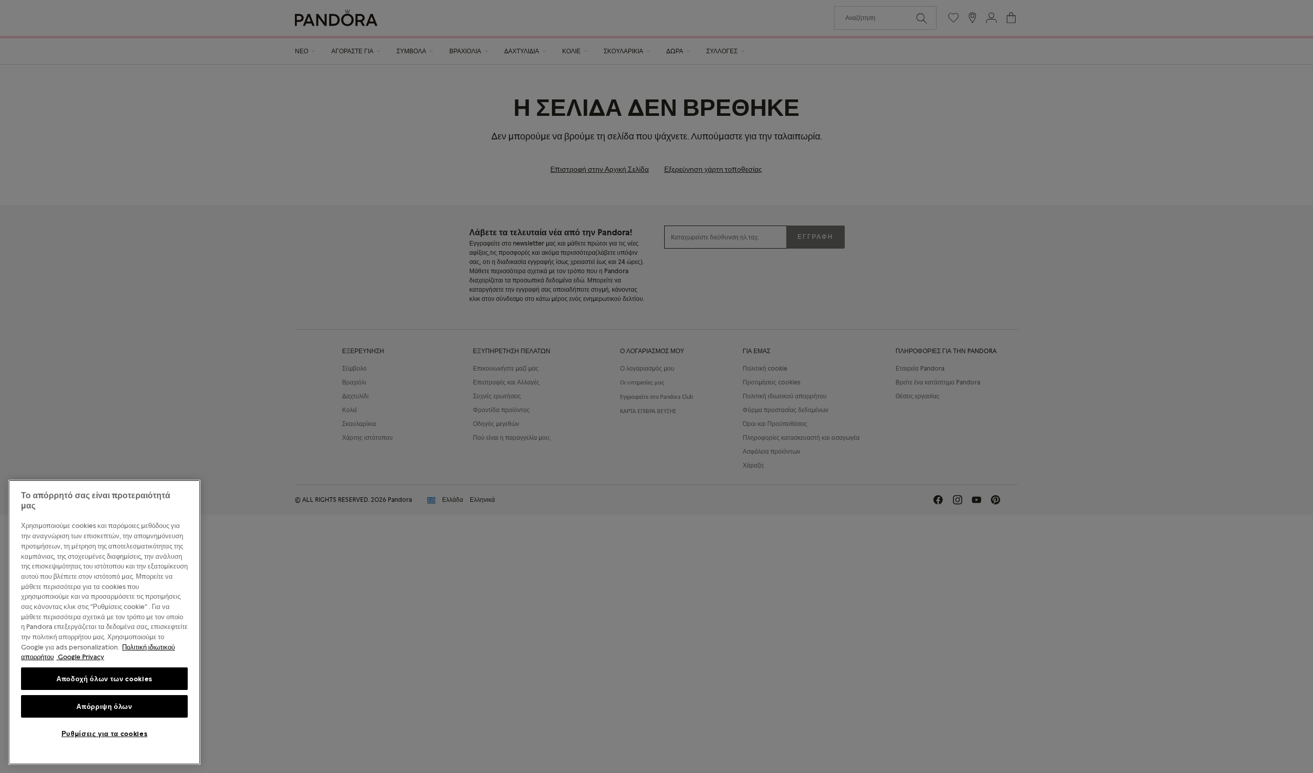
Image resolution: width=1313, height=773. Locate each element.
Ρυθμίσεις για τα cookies (105, 733)
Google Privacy (80, 657)
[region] (104, 622)
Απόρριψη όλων (104, 706)
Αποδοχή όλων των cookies (104, 679)
